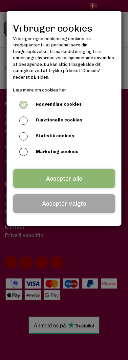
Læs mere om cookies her (39, 90)
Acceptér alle (64, 178)
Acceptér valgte (64, 203)
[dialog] (64, 180)
